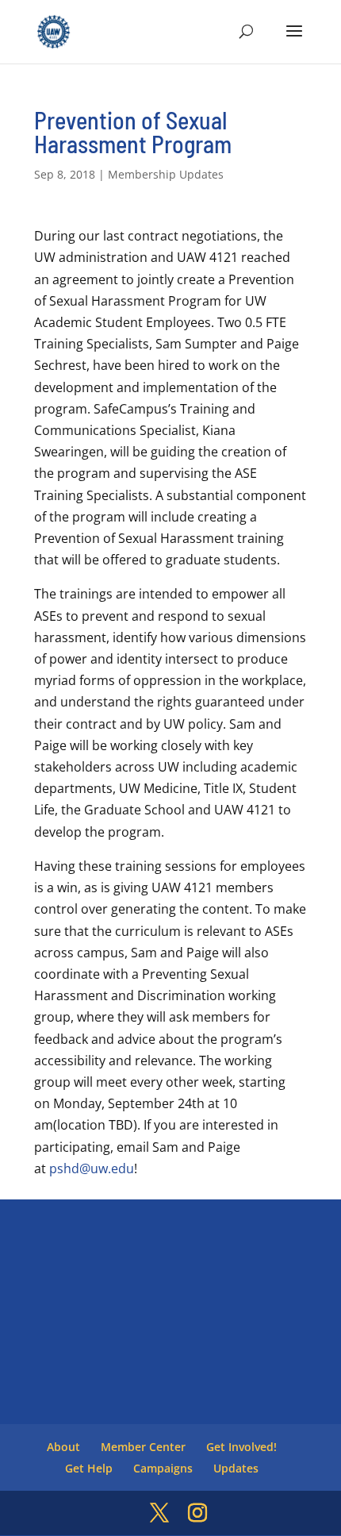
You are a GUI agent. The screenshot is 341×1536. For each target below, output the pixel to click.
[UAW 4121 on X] (159, 1513)
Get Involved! (241, 1446)
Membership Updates (166, 174)
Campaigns (163, 1468)
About (63, 1446)
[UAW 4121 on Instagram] (197, 1513)
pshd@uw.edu (91, 1168)
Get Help (89, 1468)
